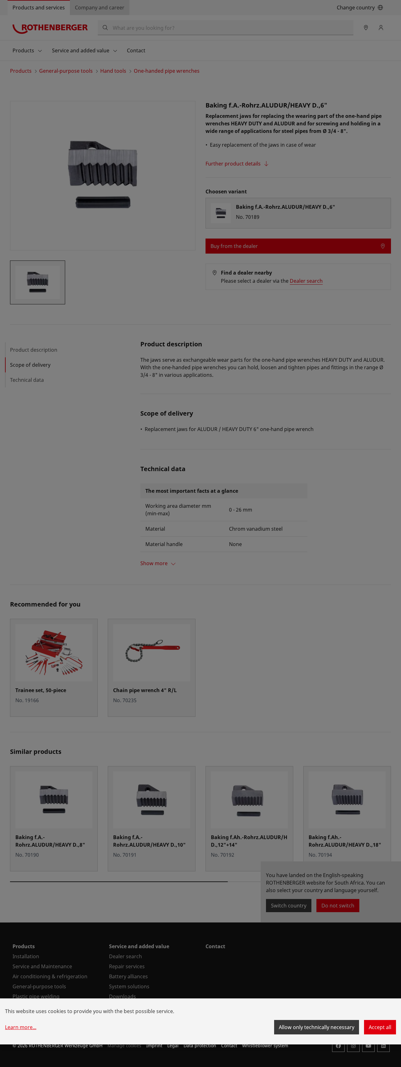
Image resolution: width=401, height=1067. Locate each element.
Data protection (200, 1046)
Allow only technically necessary (316, 1027)
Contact (229, 1046)
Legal (173, 1046)
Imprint (154, 1046)
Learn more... (20, 1027)
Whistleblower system (265, 1046)
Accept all (380, 1027)
